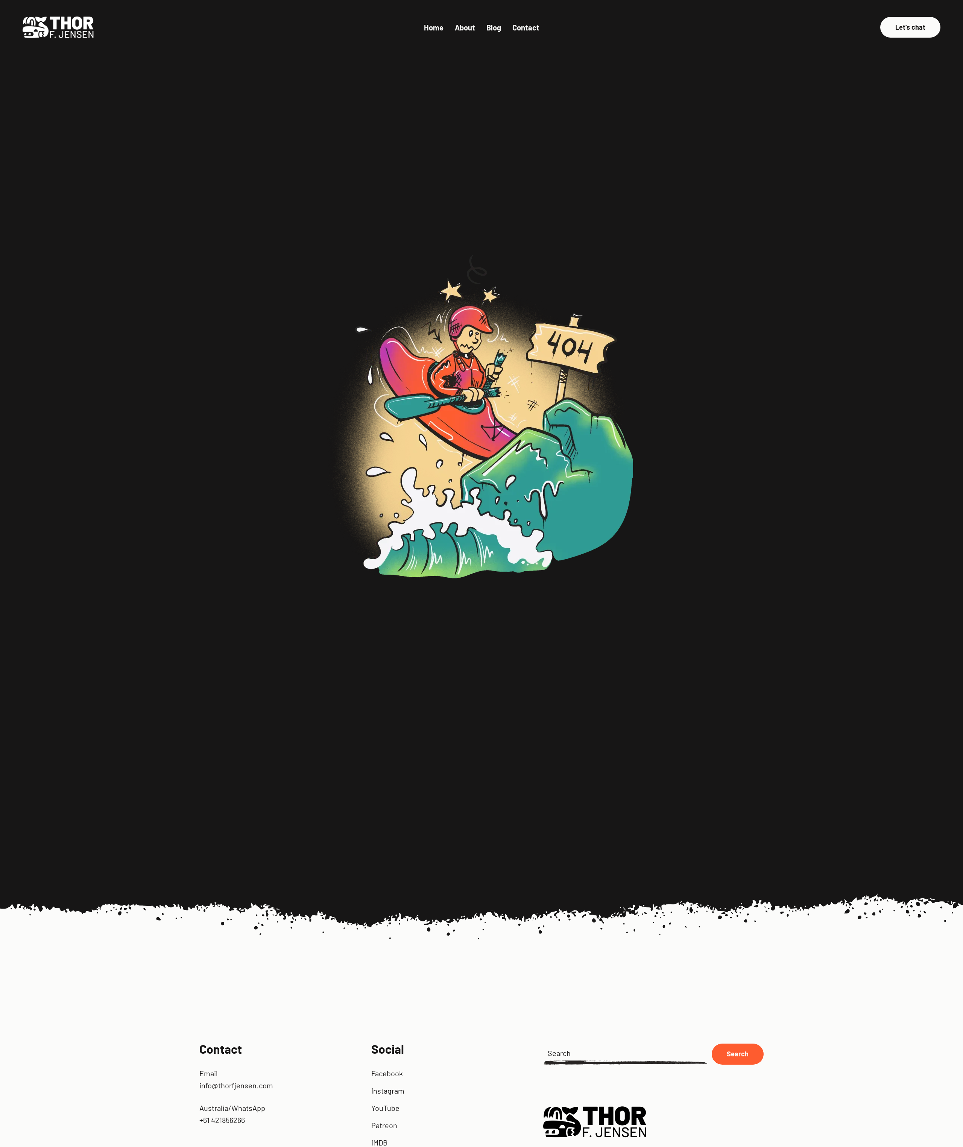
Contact (525, 27)
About (465, 27)
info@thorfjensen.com (236, 1085)
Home (434, 27)
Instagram (387, 1090)
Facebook (387, 1073)
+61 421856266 (222, 1120)
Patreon (384, 1125)
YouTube (385, 1108)
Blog (493, 27)
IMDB (379, 1142)
